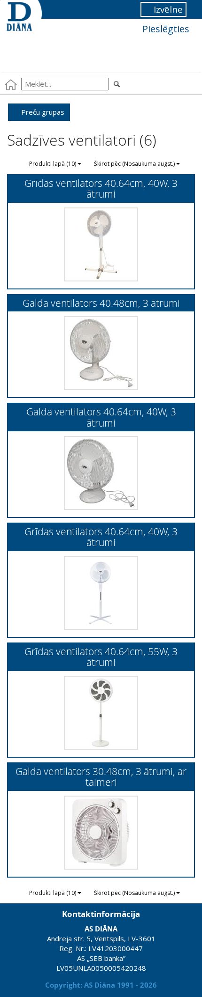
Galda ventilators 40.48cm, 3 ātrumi (101, 303)
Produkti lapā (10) (53, 164)
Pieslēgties (164, 28)
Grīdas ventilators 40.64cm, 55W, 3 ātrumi (101, 656)
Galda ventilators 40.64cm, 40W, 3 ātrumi (101, 417)
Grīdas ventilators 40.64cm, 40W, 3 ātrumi (101, 188)
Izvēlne (167, 9)
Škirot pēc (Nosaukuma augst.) (135, 164)
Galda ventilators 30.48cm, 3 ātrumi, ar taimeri (101, 776)
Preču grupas (41, 112)
